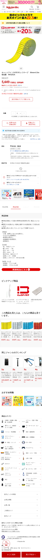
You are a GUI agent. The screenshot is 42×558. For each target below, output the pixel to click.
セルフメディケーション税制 (10, 529)
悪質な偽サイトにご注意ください (11, 531)
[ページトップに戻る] (39, 551)
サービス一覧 (5, 548)
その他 (39, 11)
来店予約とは (33, 139)
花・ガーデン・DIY (9, 11)
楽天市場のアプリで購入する (21, 99)
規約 (39, 139)
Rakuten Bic (13, 7)
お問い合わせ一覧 (15, 548)
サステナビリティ (26, 548)
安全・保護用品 (30, 11)
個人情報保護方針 (6, 550)
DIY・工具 (20, 11)
